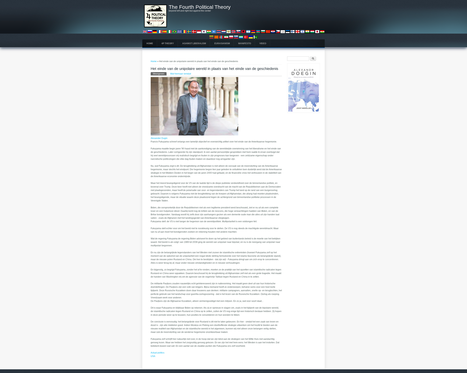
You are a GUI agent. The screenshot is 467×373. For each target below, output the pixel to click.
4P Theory (167, 43)
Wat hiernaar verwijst (180, 73)
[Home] (155, 26)
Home (149, 43)
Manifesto (244, 43)
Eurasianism (222, 43)
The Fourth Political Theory (200, 7)
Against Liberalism (194, 43)
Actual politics (157, 352)
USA (153, 356)
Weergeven (160, 73)
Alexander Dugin (159, 138)
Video (262, 43)
